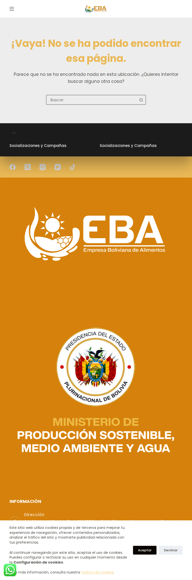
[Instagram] (43, 167)
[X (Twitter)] (27, 167)
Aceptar (145, 550)
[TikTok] (73, 167)
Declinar (171, 550)
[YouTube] (57, 167)
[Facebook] (13, 167)
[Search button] (141, 99)
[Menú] (12, 8)
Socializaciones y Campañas (38, 145)
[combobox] (91, 100)
